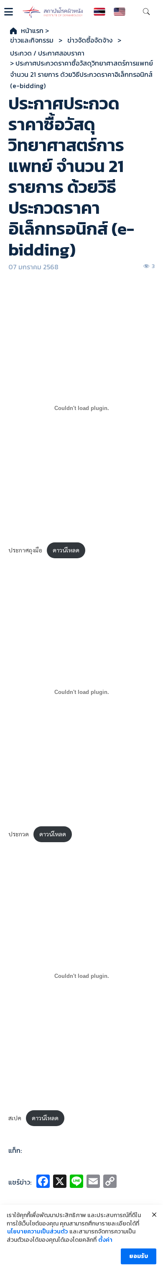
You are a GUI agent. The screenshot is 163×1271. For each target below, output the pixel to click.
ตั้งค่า (105, 1240)
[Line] (76, 1182)
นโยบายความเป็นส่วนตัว (37, 1232)
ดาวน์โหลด (66, 550)
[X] (59, 1182)
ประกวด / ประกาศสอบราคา (47, 53)
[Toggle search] (146, 11)
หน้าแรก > (35, 30)
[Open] (8, 12)
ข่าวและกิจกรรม (31, 40)
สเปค (14, 1118)
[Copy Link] (110, 1182)
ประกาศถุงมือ (25, 550)
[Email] (93, 1182)
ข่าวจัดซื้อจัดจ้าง (89, 40)
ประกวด (18, 834)
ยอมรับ (138, 1256)
